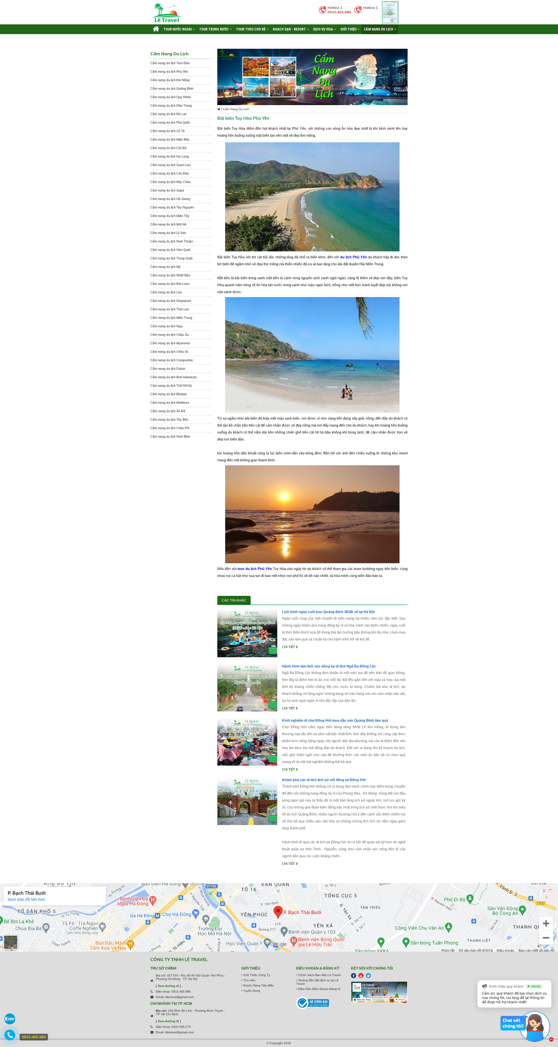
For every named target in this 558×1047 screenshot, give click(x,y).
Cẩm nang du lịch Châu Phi (169, 428)
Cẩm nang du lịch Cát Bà (168, 148)
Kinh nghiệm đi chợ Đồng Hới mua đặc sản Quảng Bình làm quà (335, 720)
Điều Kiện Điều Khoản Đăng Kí (318, 989)
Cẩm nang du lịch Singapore (170, 301)
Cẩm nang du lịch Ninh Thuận (171, 241)
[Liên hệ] (10, 1037)
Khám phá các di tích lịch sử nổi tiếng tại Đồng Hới (324, 780)
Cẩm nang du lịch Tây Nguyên (172, 207)
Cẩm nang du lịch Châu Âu (169, 335)
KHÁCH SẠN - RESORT (290, 29)
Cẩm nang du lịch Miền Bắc (170, 139)
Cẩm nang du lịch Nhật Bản (170, 275)
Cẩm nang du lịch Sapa (167, 190)
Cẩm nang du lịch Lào (166, 292)
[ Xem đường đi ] (168, 986)
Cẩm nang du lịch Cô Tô (167, 131)
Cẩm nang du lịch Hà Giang (170, 199)
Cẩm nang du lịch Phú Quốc (170, 122)
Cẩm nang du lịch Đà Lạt (168, 114)
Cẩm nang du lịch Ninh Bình (170, 437)
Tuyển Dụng (251, 990)
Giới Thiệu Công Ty (256, 975)
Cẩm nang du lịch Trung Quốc (171, 258)
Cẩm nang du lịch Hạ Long (169, 156)
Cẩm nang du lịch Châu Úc (169, 352)
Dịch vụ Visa (323, 29)
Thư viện (248, 980)
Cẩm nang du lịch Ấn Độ (167, 411)
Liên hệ (158, 39)
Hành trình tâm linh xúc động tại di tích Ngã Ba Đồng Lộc (329, 666)
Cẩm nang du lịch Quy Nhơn (170, 97)
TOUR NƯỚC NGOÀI (178, 29)
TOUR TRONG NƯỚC (214, 29)
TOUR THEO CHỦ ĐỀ (251, 29)
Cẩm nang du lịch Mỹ (165, 267)
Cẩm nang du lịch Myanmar (170, 343)
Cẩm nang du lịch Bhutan (168, 394)
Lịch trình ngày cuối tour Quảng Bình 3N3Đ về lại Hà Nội (328, 612)
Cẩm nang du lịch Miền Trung (171, 318)
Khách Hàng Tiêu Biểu (258, 985)
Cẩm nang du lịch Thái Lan (169, 309)
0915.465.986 (339, 12)
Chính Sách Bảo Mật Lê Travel (318, 975)
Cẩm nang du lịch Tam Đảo (170, 63)
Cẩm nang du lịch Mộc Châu (170, 182)
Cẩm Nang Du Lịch (379, 29)
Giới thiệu (348, 29)
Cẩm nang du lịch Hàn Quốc (170, 250)
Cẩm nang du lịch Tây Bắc (169, 420)
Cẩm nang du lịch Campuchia (171, 360)
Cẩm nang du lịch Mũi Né (168, 224)
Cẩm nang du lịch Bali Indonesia (173, 377)
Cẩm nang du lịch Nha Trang (171, 106)
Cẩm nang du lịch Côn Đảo (169, 173)
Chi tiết (289, 647)
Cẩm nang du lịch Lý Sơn (168, 233)
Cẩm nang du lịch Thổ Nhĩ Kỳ (171, 386)
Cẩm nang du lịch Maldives (169, 403)
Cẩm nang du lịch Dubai (167, 369)
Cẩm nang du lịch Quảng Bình (171, 89)
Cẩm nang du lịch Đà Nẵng (170, 80)
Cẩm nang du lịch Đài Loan (169, 284)
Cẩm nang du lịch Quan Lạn (170, 165)
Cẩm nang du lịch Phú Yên (169, 72)
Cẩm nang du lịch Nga (166, 326)
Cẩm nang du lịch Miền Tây (169, 216)
